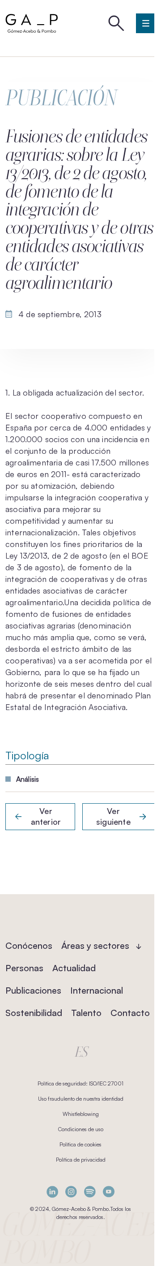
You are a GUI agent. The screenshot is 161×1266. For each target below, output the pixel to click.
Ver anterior (46, 816)
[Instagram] (71, 1192)
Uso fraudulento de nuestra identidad (80, 1098)
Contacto (130, 1012)
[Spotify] (90, 1192)
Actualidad (74, 967)
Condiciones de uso (80, 1129)
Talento (86, 1012)
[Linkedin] (52, 1192)
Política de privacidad (81, 1159)
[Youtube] (108, 1192)
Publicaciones (33, 990)
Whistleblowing (81, 1114)
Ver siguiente (113, 816)
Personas (24, 967)
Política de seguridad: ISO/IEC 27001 (80, 1083)
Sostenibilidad (33, 1012)
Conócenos (28, 945)
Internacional (96, 990)
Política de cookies (80, 1144)
